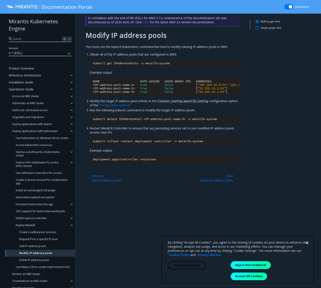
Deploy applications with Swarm (32, 124)
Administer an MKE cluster (28, 103)
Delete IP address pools (34, 260)
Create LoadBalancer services (37, 232)
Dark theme (302, 7)
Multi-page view (270, 21)
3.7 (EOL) (15, 53)
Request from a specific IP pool (38, 239)
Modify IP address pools (35, 253)
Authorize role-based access (30, 110)
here (146, 22)
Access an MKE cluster (25, 96)
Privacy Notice (209, 255)
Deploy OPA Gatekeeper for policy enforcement (37, 164)
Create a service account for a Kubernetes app (41, 181)
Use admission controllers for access (39, 173)
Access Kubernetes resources (34, 145)
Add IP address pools (32, 246)
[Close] (307, 243)
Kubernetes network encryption (35, 197)
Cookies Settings (187, 265)
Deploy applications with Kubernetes (35, 131)
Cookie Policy (179, 255)
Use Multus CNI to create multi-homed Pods (43, 267)
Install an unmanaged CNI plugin (35, 190)
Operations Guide (21, 89)
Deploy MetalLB (25, 225)
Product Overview (21, 68)
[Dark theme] (288, 6)
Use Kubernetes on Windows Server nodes (42, 138)
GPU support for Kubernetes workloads (40, 211)
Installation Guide (21, 82)
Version (13, 48)
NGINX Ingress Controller (31, 218)
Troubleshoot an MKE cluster (30, 281)
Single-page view (271, 28)
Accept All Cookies (248, 276)
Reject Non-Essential (250, 265)
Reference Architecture (25, 75)
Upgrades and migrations (28, 117)
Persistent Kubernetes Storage (34, 204)
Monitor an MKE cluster (26, 274)
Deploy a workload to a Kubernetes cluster (38, 153)
